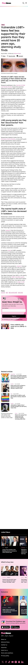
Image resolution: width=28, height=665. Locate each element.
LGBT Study (20, 292)
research (8, 230)
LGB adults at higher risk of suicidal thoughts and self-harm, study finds (19, 406)
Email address (7, 308)
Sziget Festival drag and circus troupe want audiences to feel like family (9, 611)
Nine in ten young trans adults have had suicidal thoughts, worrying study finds (21, 417)
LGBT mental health (13, 292)
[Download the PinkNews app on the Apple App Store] (5, 627)
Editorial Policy (5, 642)
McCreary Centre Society (8, 139)
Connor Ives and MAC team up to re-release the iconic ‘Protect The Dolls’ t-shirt (9, 581)
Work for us (4, 650)
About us (3, 639)
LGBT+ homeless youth (17, 277)
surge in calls (21, 282)
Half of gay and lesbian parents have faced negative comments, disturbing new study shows (19, 377)
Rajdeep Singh (17, 53)
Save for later (12, 56)
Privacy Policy (19, 319)
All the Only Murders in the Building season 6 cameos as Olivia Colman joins (9, 551)
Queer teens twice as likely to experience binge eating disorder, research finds (18, 387)
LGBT (7, 292)
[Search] (23, 3)
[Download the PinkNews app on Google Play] (15, 627)
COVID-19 (3, 292)
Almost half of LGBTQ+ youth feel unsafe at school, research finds (18, 397)
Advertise (4, 647)
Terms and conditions (7, 653)
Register (14, 316)
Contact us (4, 645)
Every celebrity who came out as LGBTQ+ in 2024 (18, 326)
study (9, 250)
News (3, 24)
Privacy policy (5, 655)
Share (4, 56)
